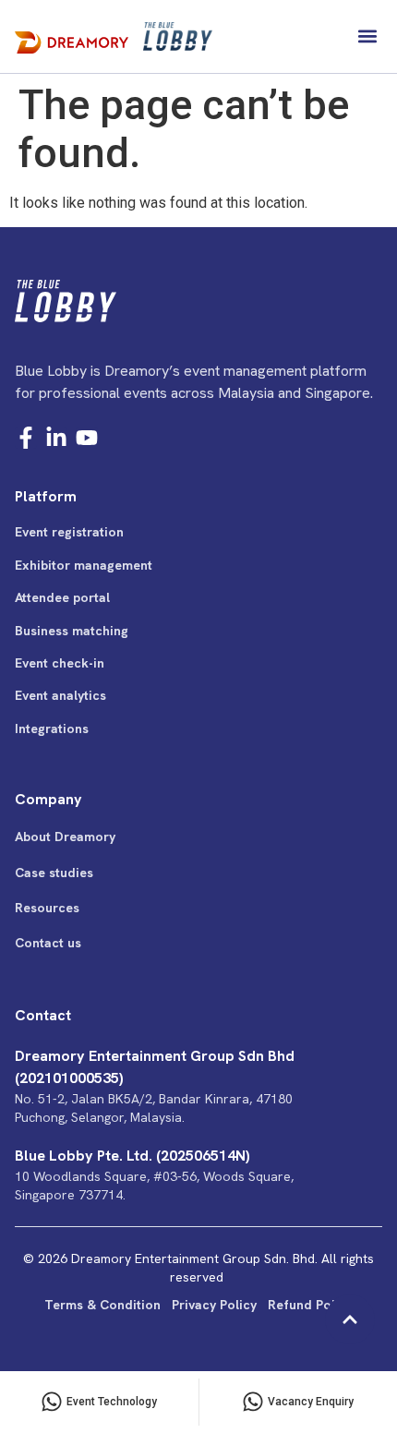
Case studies (54, 872)
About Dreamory (65, 836)
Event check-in (59, 663)
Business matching (71, 630)
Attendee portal (62, 597)
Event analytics (60, 695)
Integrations (52, 728)
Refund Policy (310, 1304)
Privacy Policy (214, 1304)
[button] (367, 36)
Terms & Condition (102, 1304)
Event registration (69, 532)
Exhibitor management (83, 565)
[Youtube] (87, 438)
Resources (47, 907)
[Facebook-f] (26, 438)
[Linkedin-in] (56, 438)
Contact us (48, 942)
